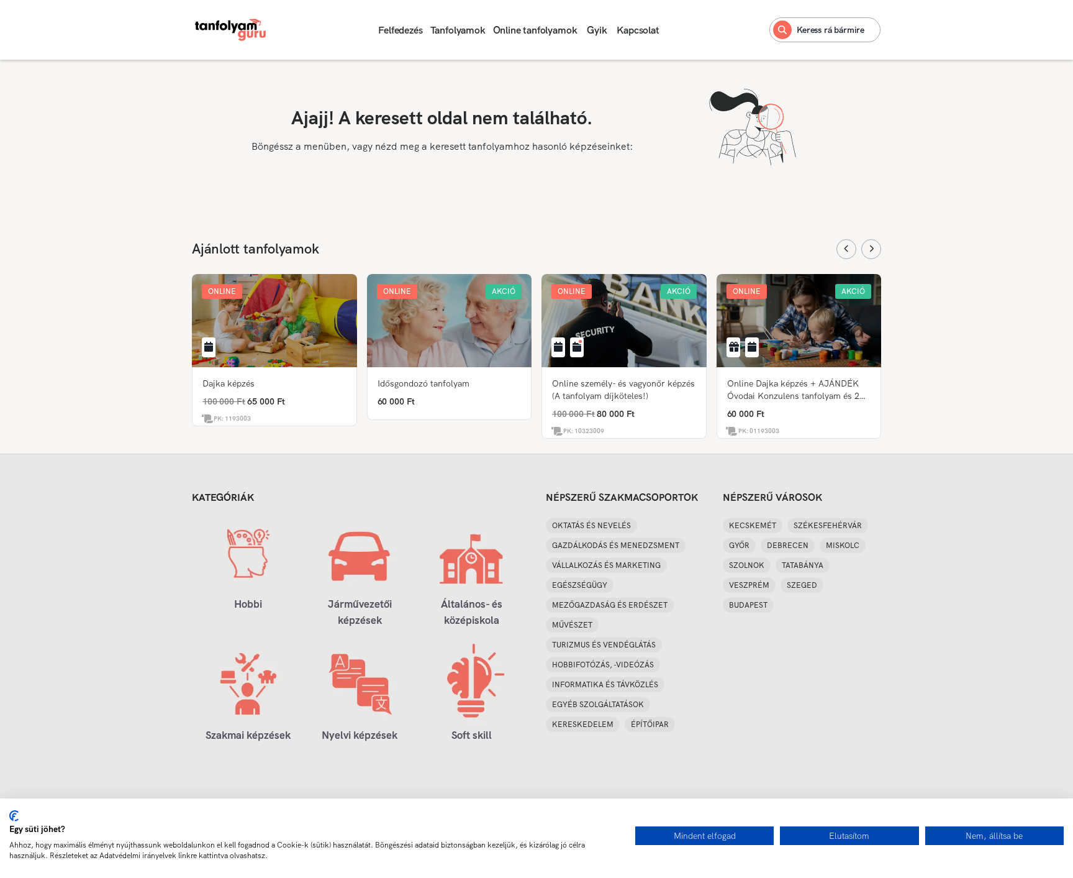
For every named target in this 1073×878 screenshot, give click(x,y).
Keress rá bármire (830, 29)
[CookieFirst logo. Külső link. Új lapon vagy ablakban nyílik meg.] (14, 815)
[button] (222, 291)
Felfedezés (400, 30)
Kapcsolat (638, 30)
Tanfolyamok (458, 30)
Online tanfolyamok (535, 30)
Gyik (597, 30)
